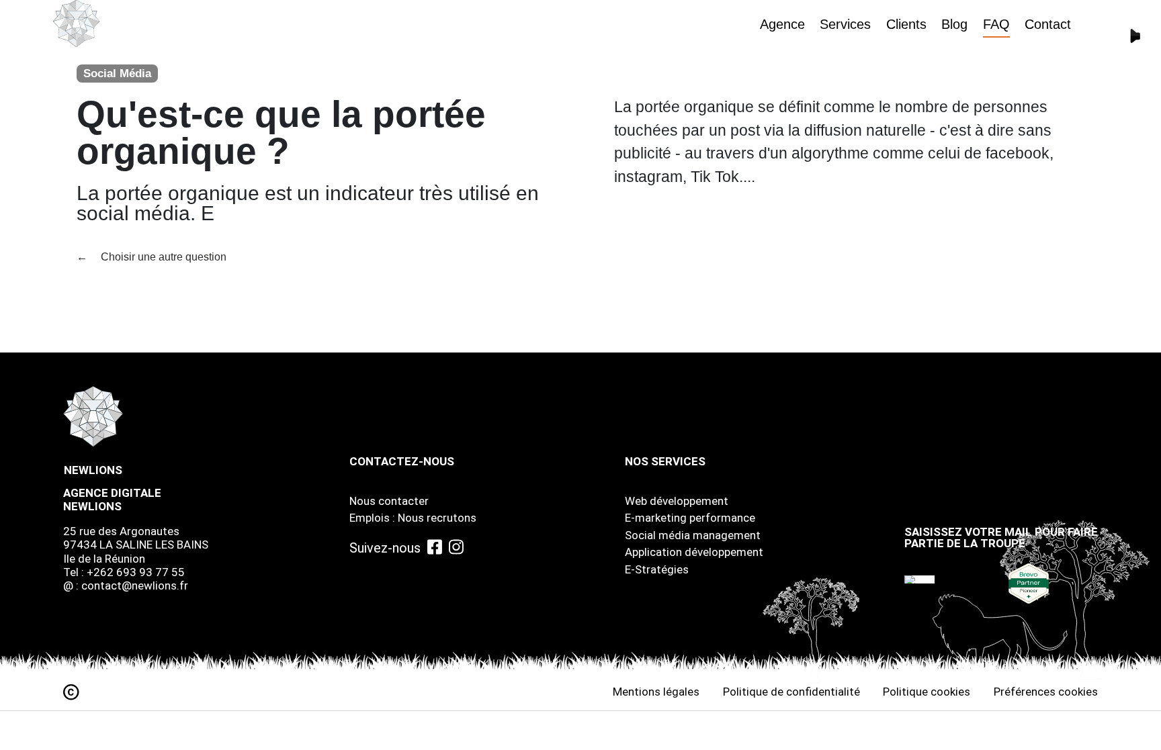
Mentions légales (656, 691)
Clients (906, 24)
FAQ (996, 24)
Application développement (694, 552)
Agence (782, 24)
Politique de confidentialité (791, 691)
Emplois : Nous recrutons (412, 517)
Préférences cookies (1046, 691)
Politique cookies (926, 691)
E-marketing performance (690, 517)
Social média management (693, 535)
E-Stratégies (657, 569)
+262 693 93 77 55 (136, 572)
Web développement (676, 501)
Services (845, 24)
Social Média (117, 73)
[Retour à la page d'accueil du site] (76, 24)
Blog (954, 24)
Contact (1048, 24)
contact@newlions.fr (134, 585)
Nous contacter (389, 501)
